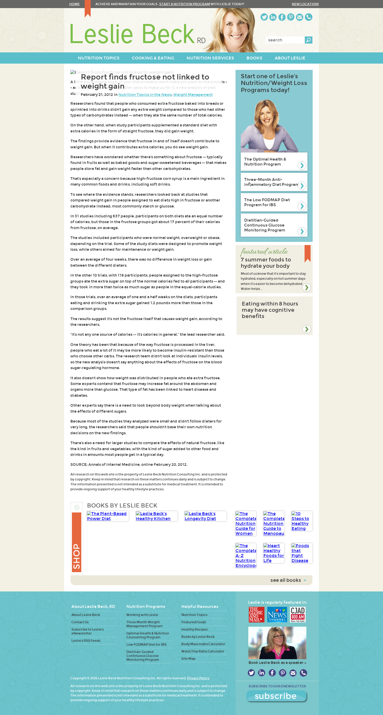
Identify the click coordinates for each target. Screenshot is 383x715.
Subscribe (277, 696)
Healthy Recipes (194, 629)
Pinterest (290, 17)
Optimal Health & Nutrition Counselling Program (147, 635)
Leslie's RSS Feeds (85, 641)
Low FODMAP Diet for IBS (146, 644)
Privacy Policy (198, 678)
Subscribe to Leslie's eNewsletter (87, 631)
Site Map (188, 659)
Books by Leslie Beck (197, 637)
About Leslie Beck (85, 615)
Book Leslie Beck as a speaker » (277, 662)
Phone (308, 17)
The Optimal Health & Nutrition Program (265, 162)
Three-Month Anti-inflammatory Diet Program (271, 182)
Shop (77, 538)
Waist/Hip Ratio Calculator (202, 651)
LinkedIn (273, 17)
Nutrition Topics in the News (145, 94)
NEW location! (305, 4)
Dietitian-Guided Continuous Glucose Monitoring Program (264, 225)
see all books (288, 580)
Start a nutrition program (184, 4)
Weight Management (193, 94)
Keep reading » (274, 269)
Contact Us (80, 622)
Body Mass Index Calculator (203, 644)
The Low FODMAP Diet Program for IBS (267, 202)
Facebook (282, 17)
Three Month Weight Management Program (144, 624)
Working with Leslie (142, 615)
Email (299, 17)
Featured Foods (193, 622)
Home (74, 4)
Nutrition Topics (194, 615)
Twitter (264, 17)
